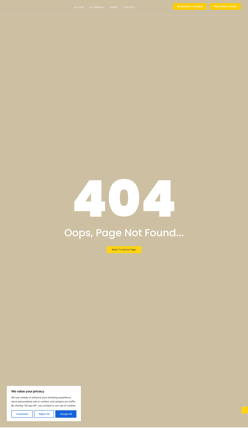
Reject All (44, 413)
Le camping (97, 7)
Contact (129, 7)
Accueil (79, 7)
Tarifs (113, 7)
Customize (22, 413)
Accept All (66, 413)
